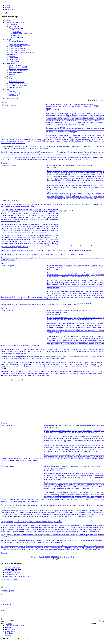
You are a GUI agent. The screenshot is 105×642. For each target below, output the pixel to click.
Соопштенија (13, 58)
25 (52, 557)
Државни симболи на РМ (18, 67)
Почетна (4, 98)
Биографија (13, 24)
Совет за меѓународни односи (19, 45)
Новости (16, 35)
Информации (13, 95)
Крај (72, 557)
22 (46, 557)
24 (50, 557)
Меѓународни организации (18, 69)
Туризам (12, 74)
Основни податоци (15, 65)
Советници (13, 43)
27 (56, 557)
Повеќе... (4, 163)
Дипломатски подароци (17, 85)
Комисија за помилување (18, 50)
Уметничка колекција (16, 82)
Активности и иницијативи (23, 33)
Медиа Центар (13, 98)
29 (60, 557)
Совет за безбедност (16, 46)
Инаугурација (14, 26)
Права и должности (16, 28)
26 (54, 557)
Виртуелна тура (14, 80)
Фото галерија (18, 37)
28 (58, 557)
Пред (41, 557)
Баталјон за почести (16, 87)
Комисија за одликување (17, 48)
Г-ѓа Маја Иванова (15, 30)
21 (44, 557)
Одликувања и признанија (18, 83)
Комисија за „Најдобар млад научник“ (22, 52)
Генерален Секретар (16, 41)
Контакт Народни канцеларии (19, 93)
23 (48, 557)
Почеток (34, 557)
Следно (66, 557)
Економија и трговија (16, 72)
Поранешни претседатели (18, 71)
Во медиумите (14, 61)
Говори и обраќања (15, 59)
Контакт (12, 91)
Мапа (11, 76)
